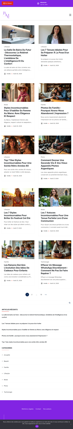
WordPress (44, 419)
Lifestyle (7, 46)
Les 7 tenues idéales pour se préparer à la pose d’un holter (55, 53)
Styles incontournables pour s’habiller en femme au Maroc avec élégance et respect (30, 329)
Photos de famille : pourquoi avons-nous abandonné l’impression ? (54, 111)
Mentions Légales (27, 409)
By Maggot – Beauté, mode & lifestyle (31, 417)
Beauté (6, 361)
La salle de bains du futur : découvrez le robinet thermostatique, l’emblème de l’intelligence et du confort (34, 316)
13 (41, 295)
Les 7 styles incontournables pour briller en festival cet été (17, 215)
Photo (43, 157)
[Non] (71, 424)
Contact (38, 409)
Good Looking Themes (24, 419)
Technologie (45, 262)
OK (37, 426)
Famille (43, 104)
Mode (6, 104)
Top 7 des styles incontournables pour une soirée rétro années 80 (17, 163)
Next (46, 294)
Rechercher (69, 303)
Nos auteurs (47, 409)
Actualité (7, 355)
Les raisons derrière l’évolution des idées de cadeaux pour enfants (16, 268)
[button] (70, 15)
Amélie (9, 73)
